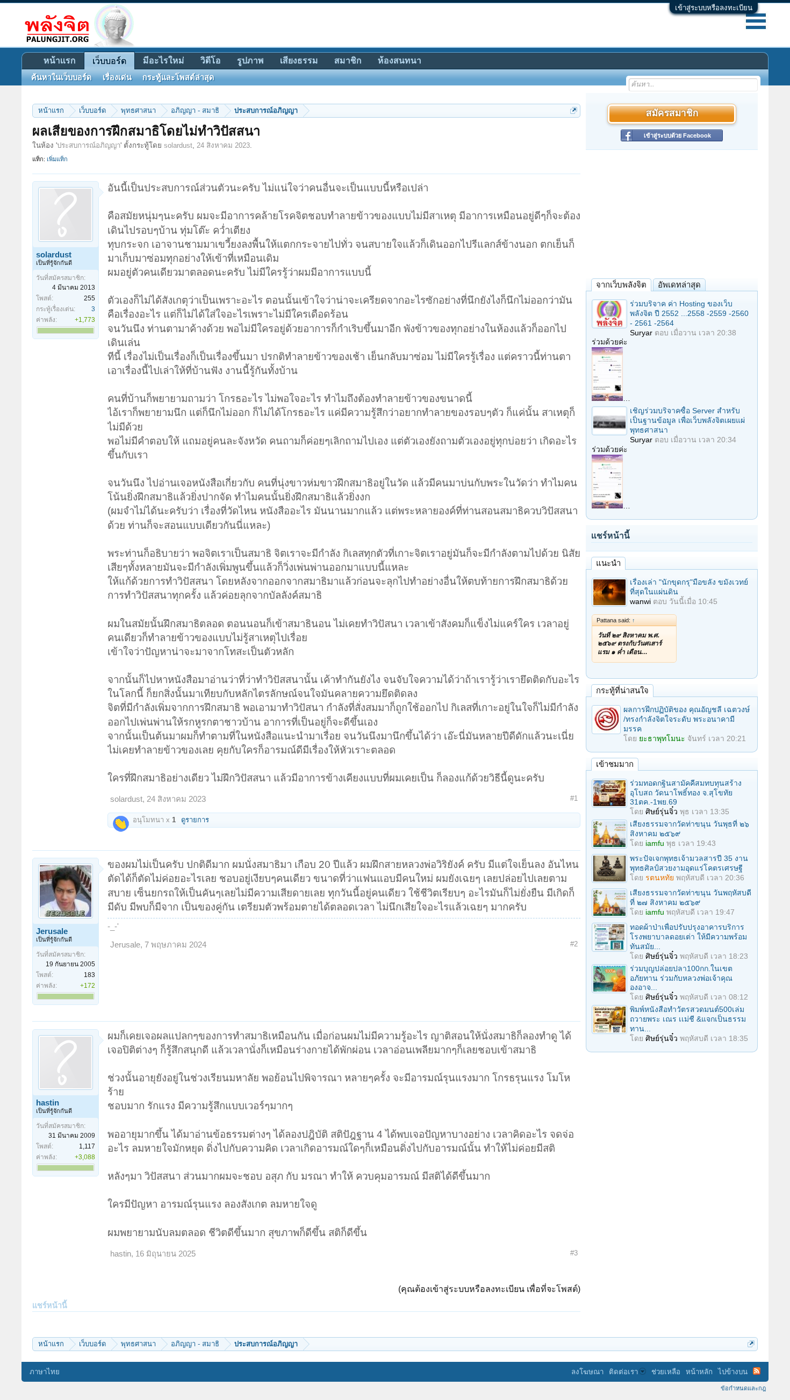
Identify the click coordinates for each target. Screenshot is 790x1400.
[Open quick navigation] (573, 110)
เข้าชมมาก (615, 764)
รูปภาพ (250, 60)
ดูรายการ (195, 820)
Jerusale (52, 931)
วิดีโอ (210, 60)
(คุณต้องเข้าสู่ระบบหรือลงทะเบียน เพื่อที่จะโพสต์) (489, 1289)
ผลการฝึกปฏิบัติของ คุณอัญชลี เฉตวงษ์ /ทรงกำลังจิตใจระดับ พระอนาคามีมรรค (686, 719)
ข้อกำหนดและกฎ (743, 1388)
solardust (178, 145)
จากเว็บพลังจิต (621, 284)
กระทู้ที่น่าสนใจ (622, 690)
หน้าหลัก (699, 1372)
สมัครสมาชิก (672, 113)
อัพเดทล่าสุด (679, 284)
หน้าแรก (60, 60)
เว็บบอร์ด (109, 61)
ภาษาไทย (45, 1372)
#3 (574, 1253)
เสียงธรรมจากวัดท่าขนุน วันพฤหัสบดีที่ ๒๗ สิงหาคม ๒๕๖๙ (690, 897)
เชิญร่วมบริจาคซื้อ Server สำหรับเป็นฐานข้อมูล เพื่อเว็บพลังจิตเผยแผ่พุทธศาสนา (687, 420)
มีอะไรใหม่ (163, 60)
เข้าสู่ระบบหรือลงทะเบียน (713, 8)
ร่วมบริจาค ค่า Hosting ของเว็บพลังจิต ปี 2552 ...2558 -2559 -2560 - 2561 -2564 (689, 313)
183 (89, 975)
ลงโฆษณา (587, 1372)
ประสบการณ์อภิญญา (88, 145)
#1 (574, 798)
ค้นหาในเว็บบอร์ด (61, 77)
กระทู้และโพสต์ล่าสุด (178, 77)
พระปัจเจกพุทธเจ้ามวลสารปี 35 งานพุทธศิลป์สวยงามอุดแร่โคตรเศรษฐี (689, 863)
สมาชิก (348, 60)
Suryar (641, 332)
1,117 (87, 1146)
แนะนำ (608, 563)
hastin (47, 1103)
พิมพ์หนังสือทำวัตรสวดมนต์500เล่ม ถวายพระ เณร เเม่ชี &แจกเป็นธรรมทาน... (688, 1019)
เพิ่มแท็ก (57, 159)
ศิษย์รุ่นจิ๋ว (661, 811)
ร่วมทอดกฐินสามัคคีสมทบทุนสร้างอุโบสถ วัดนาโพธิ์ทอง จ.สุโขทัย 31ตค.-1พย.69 (686, 793)
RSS (756, 1371)
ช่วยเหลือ (665, 1372)
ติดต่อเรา (623, 1372)
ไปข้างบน (733, 1372)
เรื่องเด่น (117, 77)
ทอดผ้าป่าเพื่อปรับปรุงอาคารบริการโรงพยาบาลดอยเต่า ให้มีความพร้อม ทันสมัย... (688, 937)
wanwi (640, 601)
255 (89, 298)
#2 (574, 944)
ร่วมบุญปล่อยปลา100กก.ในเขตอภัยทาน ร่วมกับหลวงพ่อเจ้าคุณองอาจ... (681, 978)
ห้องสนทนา (399, 60)
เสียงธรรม (299, 60)
